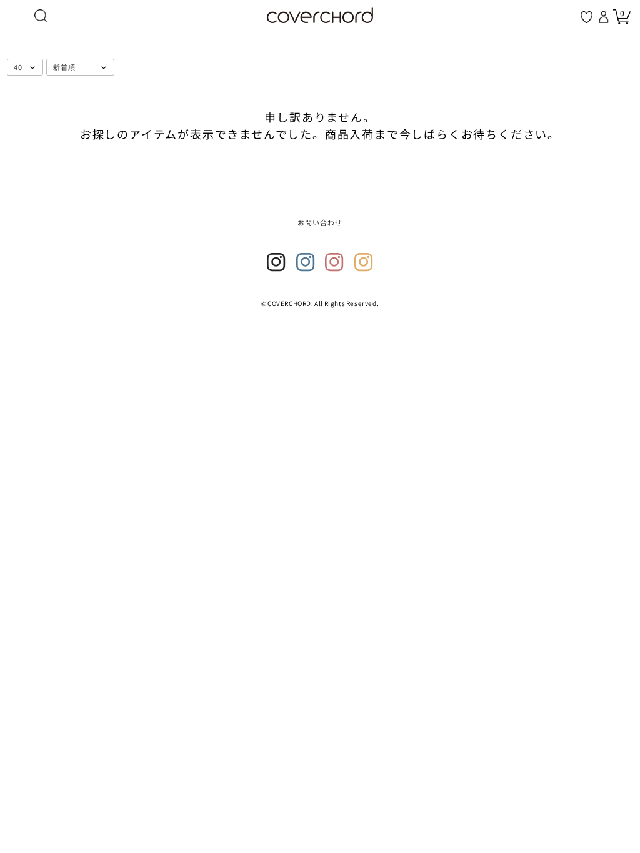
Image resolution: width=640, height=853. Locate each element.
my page (605, 17)
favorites (586, 17)
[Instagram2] (305, 262)
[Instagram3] (334, 262)
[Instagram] (276, 262)
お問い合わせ (320, 222)
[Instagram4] (363, 262)
